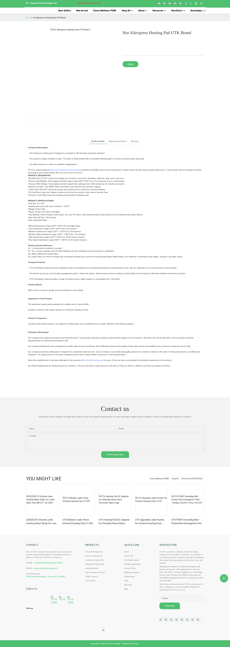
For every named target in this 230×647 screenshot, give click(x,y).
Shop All (175, 479)
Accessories (90, 581)
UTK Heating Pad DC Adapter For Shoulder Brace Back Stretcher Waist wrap (114, 521)
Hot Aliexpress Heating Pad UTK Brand (49, 18)
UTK (28, 18)
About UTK (128, 556)
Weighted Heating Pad (94, 564)
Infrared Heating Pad (94, 552)
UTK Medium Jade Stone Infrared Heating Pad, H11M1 (77, 521)
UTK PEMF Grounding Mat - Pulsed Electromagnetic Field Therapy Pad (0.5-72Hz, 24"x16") (186, 521)
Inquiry (130, 64)
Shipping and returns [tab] (118, 141)
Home (126, 552)
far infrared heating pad (93, 360)
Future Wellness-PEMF (159, 479)
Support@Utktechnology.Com (65, 3)
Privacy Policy (130, 568)
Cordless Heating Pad (94, 560)
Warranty (128, 585)
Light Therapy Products (95, 572)
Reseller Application (132, 564)
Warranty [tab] (135, 141)
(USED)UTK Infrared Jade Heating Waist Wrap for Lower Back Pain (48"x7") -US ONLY (42, 521)
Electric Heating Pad (93, 556)
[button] (205, 10)
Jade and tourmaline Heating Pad (64, 170)
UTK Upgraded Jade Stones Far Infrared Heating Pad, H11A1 (149, 521)
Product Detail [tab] (97, 141)
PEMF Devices (91, 576)
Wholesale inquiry (131, 560)
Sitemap (29, 608)
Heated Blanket (91, 568)
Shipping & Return (131, 572)
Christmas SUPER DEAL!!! (192, 479)
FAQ (126, 581)
